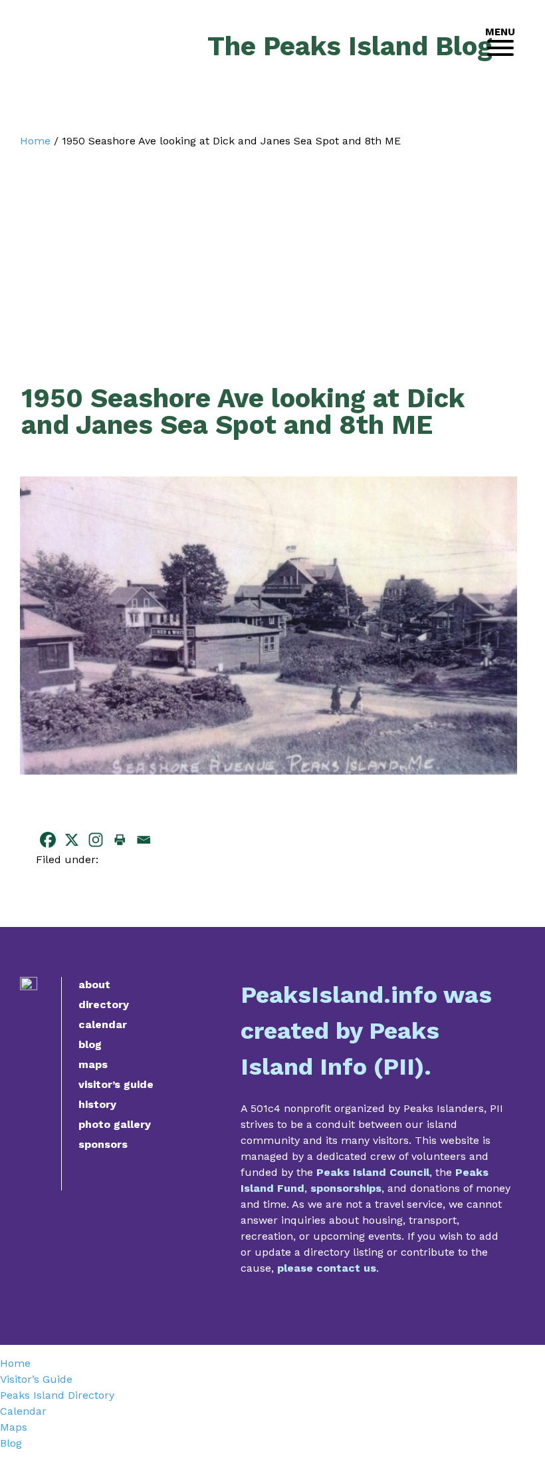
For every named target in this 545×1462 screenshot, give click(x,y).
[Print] (119, 839)
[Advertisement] (268, 247)
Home (35, 140)
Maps (93, 1064)
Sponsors (103, 1144)
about (94, 984)
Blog (90, 1044)
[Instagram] (95, 839)
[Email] (143, 839)
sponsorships (346, 1188)
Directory (103, 1004)
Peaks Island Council (372, 1172)
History (97, 1104)
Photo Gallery (114, 1124)
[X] (71, 839)
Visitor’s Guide (116, 1084)
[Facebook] (47, 839)
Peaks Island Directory (57, 1395)
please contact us (326, 1268)
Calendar (102, 1024)
